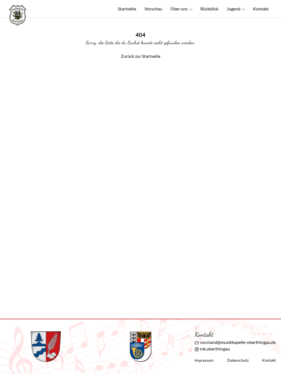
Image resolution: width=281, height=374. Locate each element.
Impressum (204, 360)
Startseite (127, 8)
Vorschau (153, 8)
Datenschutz (238, 360)
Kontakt (261, 8)
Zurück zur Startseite (140, 56)
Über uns (179, 8)
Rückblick (209, 8)
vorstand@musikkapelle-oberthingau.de (238, 342)
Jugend (233, 8)
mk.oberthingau (215, 348)
